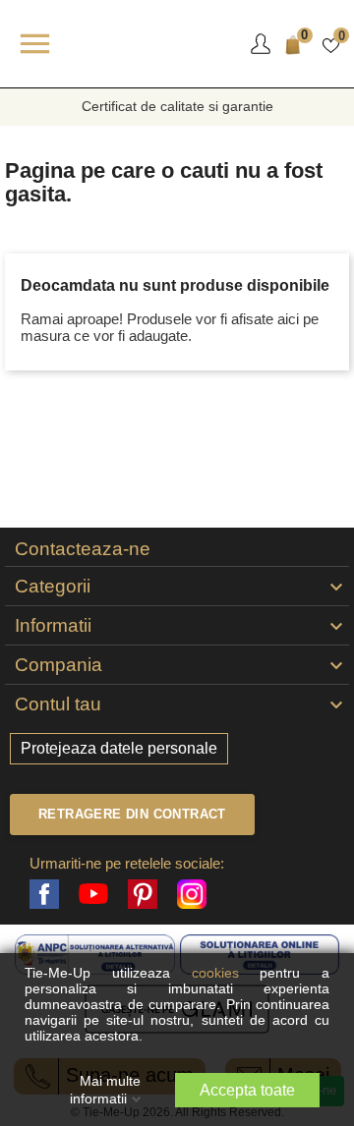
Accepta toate (247, 1090)
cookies (226, 973)
